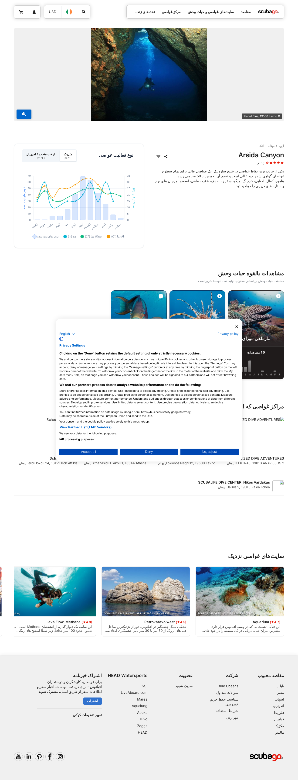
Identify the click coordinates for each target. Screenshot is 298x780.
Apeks (142, 712)
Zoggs (142, 726)
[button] (67, 334)
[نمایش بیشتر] (24, 114)
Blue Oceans (228, 686)
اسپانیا (279, 699)
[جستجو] (83, 11)
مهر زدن (232, 717)
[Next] (15, 335)
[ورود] (34, 12)
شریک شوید (184, 686)
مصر (280, 692)
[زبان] (69, 11)
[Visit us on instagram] (60, 756)
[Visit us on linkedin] (28, 756)
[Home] (268, 12)
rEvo (143, 719)
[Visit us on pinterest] (39, 756)
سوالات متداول (227, 692)
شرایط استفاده (227, 710)
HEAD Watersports (127, 675)
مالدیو (279, 732)
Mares (142, 699)
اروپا (281, 146)
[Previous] (282, 335)
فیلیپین (279, 719)
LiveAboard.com (134, 692)
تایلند (280, 686)
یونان (271, 146)
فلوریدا (279, 712)
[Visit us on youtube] (18, 756)
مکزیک (279, 726)
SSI (144, 686)
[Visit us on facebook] (49, 756)
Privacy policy (228, 334)
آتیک (261, 146)
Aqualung (139, 706)
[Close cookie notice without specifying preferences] (237, 326)
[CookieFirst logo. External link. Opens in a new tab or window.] (61, 339)
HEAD (142, 732)
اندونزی (278, 706)
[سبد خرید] (21, 12)
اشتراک (92, 701)
